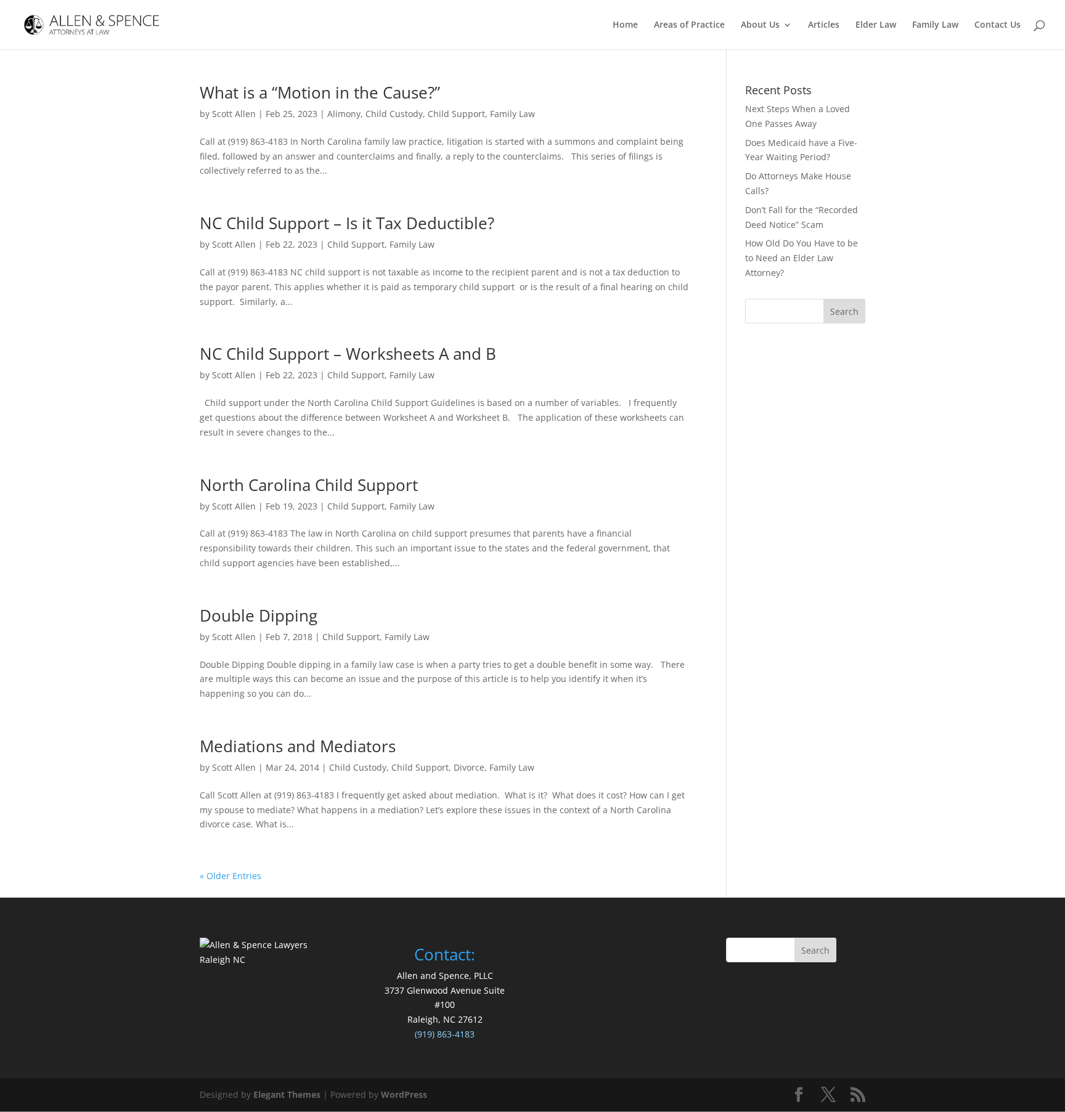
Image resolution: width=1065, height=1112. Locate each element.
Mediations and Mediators (298, 746)
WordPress (404, 1094)
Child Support (456, 114)
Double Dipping (258, 615)
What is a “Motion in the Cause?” (320, 92)
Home (625, 25)
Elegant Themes (286, 1094)
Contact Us (997, 25)
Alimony (344, 114)
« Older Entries (230, 876)
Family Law (935, 25)
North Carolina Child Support (309, 485)
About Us (760, 25)
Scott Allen (234, 114)
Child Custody (394, 114)
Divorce (469, 767)
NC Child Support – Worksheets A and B (348, 354)
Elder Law (875, 25)
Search (815, 950)
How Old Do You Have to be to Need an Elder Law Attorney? (801, 257)
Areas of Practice (689, 25)
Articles (823, 25)
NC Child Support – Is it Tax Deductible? (347, 223)
